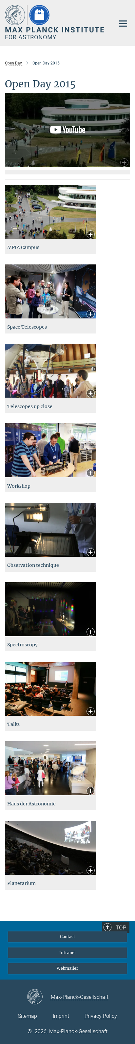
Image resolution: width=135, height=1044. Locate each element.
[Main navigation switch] (123, 23)
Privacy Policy (101, 1016)
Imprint (61, 1016)
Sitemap (27, 1016)
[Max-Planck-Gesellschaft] (39, 997)
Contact (67, 936)
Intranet (67, 952)
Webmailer (67, 968)
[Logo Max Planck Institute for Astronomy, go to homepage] (55, 22)
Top (121, 927)
